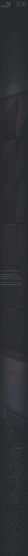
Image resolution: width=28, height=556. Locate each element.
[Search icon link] (19, 4)
